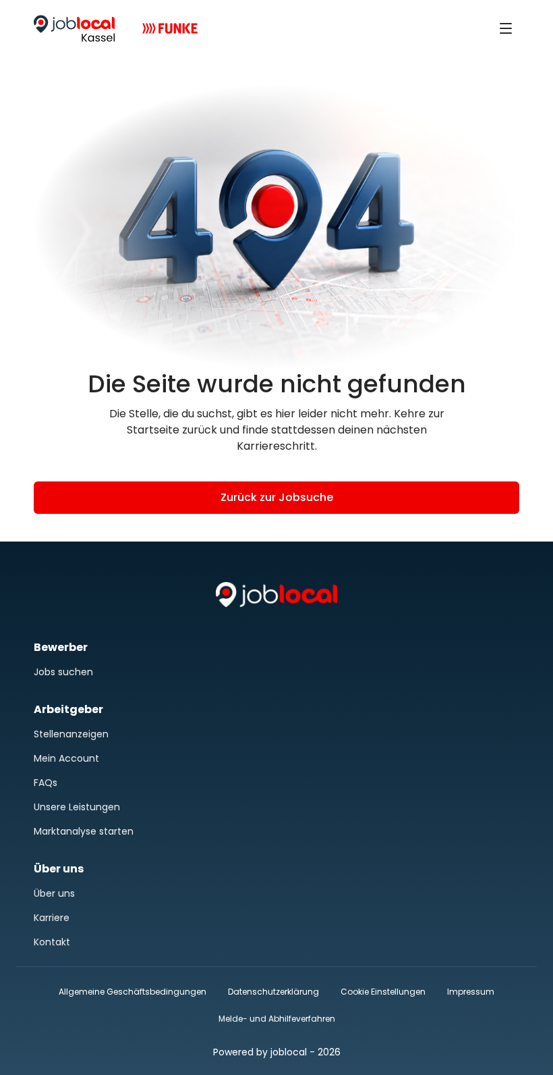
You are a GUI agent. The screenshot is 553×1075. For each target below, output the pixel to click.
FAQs (45, 782)
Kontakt (52, 942)
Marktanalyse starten (84, 831)
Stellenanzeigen (71, 734)
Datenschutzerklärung (273, 991)
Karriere (51, 917)
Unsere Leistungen (77, 807)
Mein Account (66, 758)
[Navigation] (505, 28)
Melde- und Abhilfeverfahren (277, 1018)
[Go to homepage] (74, 28)
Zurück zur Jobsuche (277, 497)
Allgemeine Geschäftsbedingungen (132, 991)
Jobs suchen (63, 672)
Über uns (54, 893)
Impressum (470, 991)
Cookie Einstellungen (383, 992)
